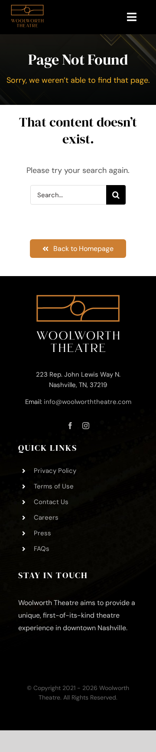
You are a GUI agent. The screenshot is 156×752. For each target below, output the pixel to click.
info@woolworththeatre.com (87, 401)
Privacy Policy (55, 470)
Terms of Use (54, 486)
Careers (46, 517)
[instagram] (85, 425)
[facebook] (70, 425)
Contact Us (51, 502)
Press (42, 533)
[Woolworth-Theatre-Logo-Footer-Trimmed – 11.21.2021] (78, 298)
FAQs (41, 548)
